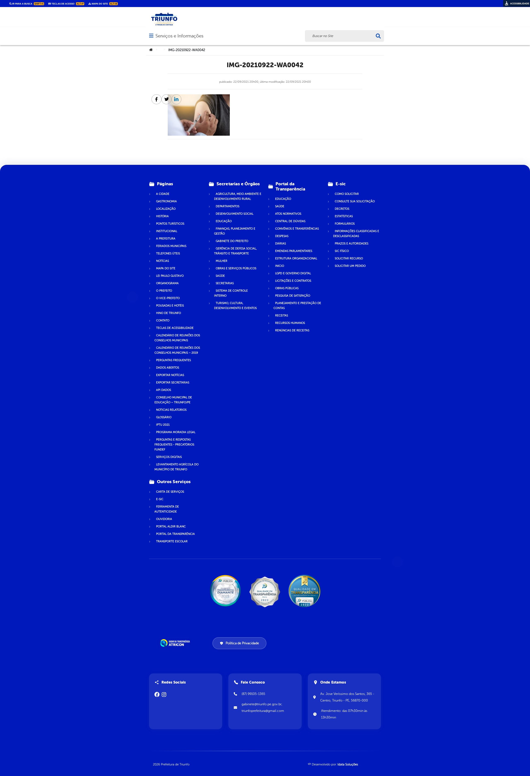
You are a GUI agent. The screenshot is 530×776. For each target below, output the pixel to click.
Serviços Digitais (169, 457)
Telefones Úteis (168, 253)
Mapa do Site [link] (104, 3)
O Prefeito (164, 290)
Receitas (281, 315)
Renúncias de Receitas (292, 330)
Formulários (345, 223)
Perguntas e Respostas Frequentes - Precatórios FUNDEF (174, 444)
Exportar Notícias (170, 375)
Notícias (162, 260)
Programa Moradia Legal (175, 432)
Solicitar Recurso (349, 258)
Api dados (163, 390)
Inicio (279, 265)
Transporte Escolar (172, 541)
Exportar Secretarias (172, 382)
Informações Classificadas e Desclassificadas (356, 234)
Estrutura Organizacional (296, 258)
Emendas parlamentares (293, 251)
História (162, 216)
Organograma (167, 283)
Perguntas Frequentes (173, 360)
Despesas (281, 236)
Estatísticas (344, 216)
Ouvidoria (164, 519)
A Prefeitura (165, 238)
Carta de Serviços (170, 491)
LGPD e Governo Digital (293, 273)
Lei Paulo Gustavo (170, 275)
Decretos (342, 208)
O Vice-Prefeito (168, 298)
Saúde (220, 275)
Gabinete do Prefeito (232, 241)
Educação (224, 221)
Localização (166, 208)
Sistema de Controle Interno (231, 293)
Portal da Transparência (175, 533)
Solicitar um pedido (350, 265)
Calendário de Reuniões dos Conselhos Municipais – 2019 (177, 350)
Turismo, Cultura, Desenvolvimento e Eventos (235, 306)
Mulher (221, 260)
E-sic (159, 499)
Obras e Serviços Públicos (236, 268)
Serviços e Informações (179, 35)
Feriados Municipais (171, 246)
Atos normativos (288, 213)
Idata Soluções (347, 764)
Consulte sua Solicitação (355, 201)
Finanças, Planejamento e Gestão (234, 231)
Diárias (280, 243)
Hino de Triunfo (168, 313)
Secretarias (225, 283)
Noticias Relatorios (171, 409)
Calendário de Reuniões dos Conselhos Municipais (177, 338)
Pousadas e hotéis (170, 305)
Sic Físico (342, 251)
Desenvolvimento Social (234, 213)
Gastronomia (166, 201)
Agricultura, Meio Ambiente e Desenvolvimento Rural (237, 196)
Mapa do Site (165, 268)
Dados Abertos (167, 367)
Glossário (163, 417)
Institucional (166, 231)
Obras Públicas (287, 288)
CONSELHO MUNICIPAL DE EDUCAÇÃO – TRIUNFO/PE (173, 400)
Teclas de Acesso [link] (67, 3)
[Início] (151, 50)
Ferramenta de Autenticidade (166, 509)
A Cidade (162, 193)
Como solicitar (347, 193)
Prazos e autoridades (351, 243)
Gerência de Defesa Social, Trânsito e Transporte (235, 251)
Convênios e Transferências (297, 228)
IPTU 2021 (163, 424)
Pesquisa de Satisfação (292, 295)
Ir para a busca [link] (27, 3)
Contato (162, 320)
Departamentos (227, 206)
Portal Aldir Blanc (171, 526)
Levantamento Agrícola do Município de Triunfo (176, 467)
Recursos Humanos (290, 323)
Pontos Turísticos (170, 223)
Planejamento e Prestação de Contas (297, 306)
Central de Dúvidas (290, 221)
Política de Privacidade (242, 643)
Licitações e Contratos (293, 280)
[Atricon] (176, 643)
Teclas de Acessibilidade (175, 327)
